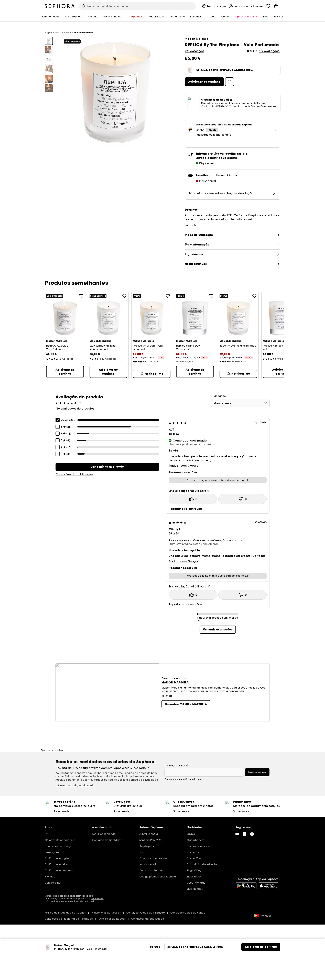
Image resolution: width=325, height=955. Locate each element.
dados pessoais (105, 779)
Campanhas (97, 898)
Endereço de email (176, 765)
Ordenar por (218, 396)
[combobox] (240, 403)
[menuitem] (213, 6)
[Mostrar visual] (49, 41)
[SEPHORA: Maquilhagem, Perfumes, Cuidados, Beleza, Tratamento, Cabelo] (60, 6)
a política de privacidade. (142, 779)
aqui (91, 896)
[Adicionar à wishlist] (81, 296)
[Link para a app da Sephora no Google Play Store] (246, 885)
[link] (107, 467)
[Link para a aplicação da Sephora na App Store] (268, 885)
